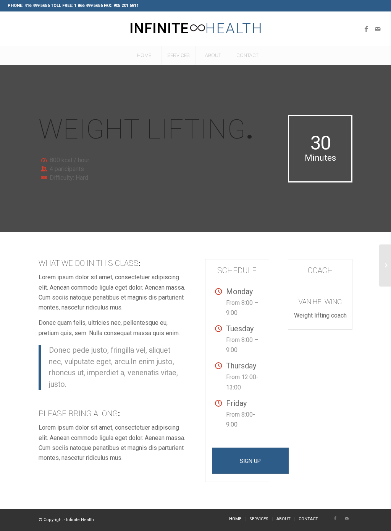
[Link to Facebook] (366, 28)
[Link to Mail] (377, 28)
